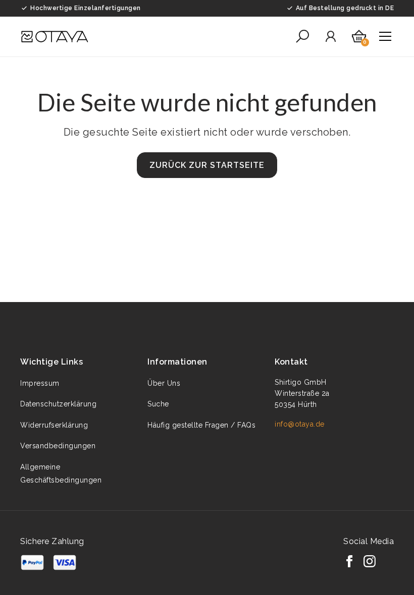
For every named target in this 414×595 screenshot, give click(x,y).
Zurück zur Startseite (207, 165)
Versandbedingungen (57, 446)
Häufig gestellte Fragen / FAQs (201, 425)
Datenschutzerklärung (58, 404)
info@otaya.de (300, 424)
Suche (158, 404)
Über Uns (163, 383)
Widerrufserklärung (54, 425)
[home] (54, 36)
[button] (302, 36)
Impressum (40, 383)
